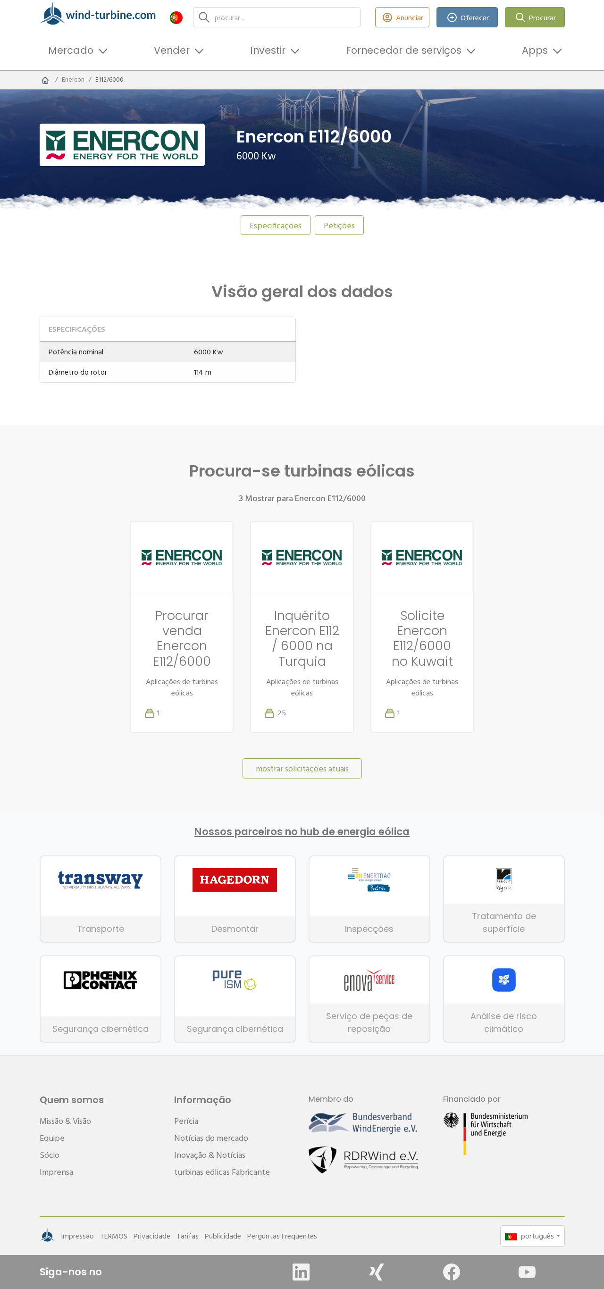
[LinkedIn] (301, 1272)
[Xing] (376, 1272)
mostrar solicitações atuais (302, 768)
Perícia (186, 1120)
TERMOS (113, 1235)
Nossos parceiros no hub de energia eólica (302, 832)
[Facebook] (451, 1272)
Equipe (52, 1137)
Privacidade (152, 1235)
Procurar (542, 17)
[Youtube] (527, 1272)
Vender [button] (172, 50)
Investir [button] (267, 50)
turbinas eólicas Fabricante (222, 1171)
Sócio (49, 1154)
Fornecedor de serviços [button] (403, 50)
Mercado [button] (70, 50)
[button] (176, 17)
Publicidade (223, 1235)
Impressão (77, 1235)
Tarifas (187, 1235)
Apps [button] (535, 50)
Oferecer (475, 17)
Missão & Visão (65, 1120)
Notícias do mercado (211, 1137)
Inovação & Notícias (209, 1154)
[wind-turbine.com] (45, 79)
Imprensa (56, 1171)
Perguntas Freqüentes (282, 1235)
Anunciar (409, 17)
